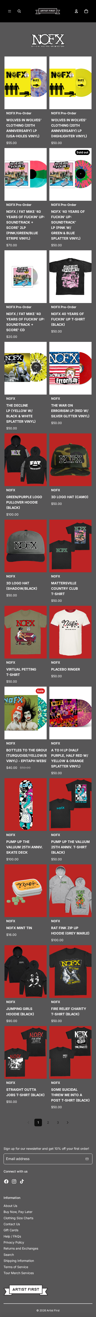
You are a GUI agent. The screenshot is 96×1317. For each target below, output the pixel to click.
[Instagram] (14, 1181)
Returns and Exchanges (21, 1248)
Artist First (53, 1310)
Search (9, 1254)
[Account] (76, 11)
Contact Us (12, 1224)
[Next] (68, 1122)
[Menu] (9, 11)
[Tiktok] (22, 1181)
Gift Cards (11, 1230)
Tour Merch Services (19, 1273)
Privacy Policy (14, 1242)
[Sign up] (87, 1159)
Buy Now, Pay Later (18, 1212)
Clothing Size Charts (18, 1218)
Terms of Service (16, 1267)
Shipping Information (19, 1261)
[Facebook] (6, 1181)
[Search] (19, 11)
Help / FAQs (12, 1236)
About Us (10, 1206)
